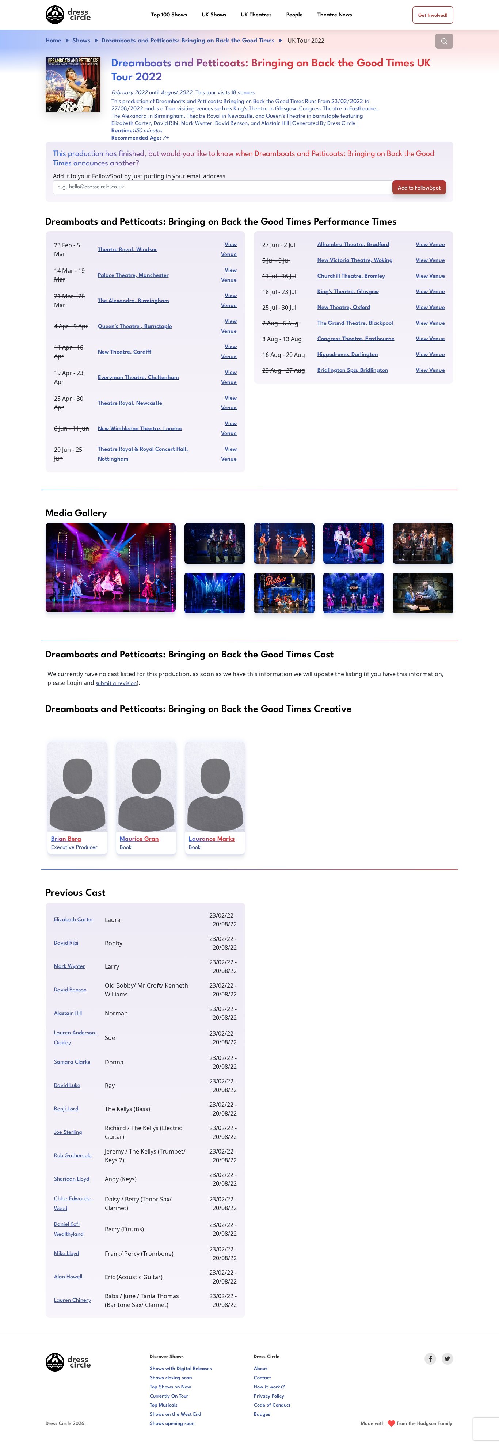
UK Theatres (256, 15)
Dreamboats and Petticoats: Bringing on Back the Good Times (188, 41)
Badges (262, 1414)
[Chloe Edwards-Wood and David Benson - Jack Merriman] (423, 593)
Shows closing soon (171, 1378)
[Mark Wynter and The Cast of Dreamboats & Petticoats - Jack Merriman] (353, 593)
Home (53, 41)
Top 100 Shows (169, 15)
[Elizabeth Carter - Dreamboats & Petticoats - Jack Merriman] (214, 593)
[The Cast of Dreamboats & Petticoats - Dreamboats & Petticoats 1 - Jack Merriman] (111, 567)
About (260, 1368)
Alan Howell (68, 1277)
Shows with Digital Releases (181, 1368)
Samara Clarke (72, 1062)
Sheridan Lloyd (71, 1179)
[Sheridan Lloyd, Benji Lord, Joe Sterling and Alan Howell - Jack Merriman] (214, 543)
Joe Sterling (68, 1132)
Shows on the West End (175, 1414)
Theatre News (334, 15)
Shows (81, 41)
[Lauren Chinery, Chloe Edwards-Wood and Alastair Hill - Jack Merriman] (284, 543)
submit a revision (116, 683)
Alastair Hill (68, 1013)
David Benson (70, 990)
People (294, 15)
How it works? (269, 1387)
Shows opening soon (172, 1423)
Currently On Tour (169, 1396)
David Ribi (66, 943)
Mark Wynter (69, 966)
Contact (262, 1378)
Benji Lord (66, 1109)
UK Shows (214, 15)
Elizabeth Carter (74, 920)
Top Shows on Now (170, 1387)
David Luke (67, 1085)
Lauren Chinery (72, 1300)
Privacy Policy (269, 1396)
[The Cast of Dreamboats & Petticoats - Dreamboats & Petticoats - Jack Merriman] (284, 593)
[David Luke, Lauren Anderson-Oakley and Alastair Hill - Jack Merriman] (353, 543)
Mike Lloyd (66, 1254)
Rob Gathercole (73, 1156)
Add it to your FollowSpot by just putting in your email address (139, 176)
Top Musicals (164, 1405)
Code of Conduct (272, 1405)
